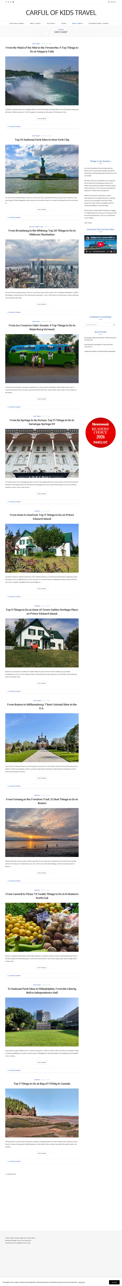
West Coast (35, 23)
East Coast (77, 23)
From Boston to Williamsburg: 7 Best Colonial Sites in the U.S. (42, 707)
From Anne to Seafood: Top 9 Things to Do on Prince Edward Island (42, 517)
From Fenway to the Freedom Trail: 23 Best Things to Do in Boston (42, 801)
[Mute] (111, 251)
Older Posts (11, 1174)
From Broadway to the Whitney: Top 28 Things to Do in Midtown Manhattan (42, 233)
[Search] (109, 2)
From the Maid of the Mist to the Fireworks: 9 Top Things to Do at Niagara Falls (42, 50)
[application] (100, 244)
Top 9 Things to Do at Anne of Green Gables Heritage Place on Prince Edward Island (42, 612)
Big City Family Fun (36, 226)
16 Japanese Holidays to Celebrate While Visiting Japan (99, 351)
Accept (114, 1282)
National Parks (17, 23)
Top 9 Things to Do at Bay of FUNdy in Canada (42, 1084)
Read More (81, 1282)
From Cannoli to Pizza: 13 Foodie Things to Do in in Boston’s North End (42, 896)
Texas (63, 23)
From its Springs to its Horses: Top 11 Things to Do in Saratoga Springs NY (42, 422)
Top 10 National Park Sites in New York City (42, 140)
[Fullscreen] (114, 251)
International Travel (99, 23)
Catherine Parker (14, 126)
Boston (37, 795)
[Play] (87, 251)
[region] (61, 1281)
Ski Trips (51, 23)
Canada (37, 511)
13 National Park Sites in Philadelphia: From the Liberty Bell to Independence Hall (42, 991)
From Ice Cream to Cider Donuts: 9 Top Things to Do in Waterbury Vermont (42, 327)
